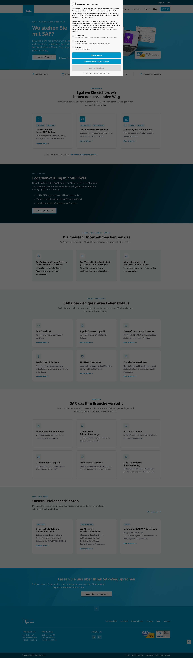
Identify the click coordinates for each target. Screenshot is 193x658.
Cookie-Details (104, 73)
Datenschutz (87, 73)
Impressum (95, 73)
